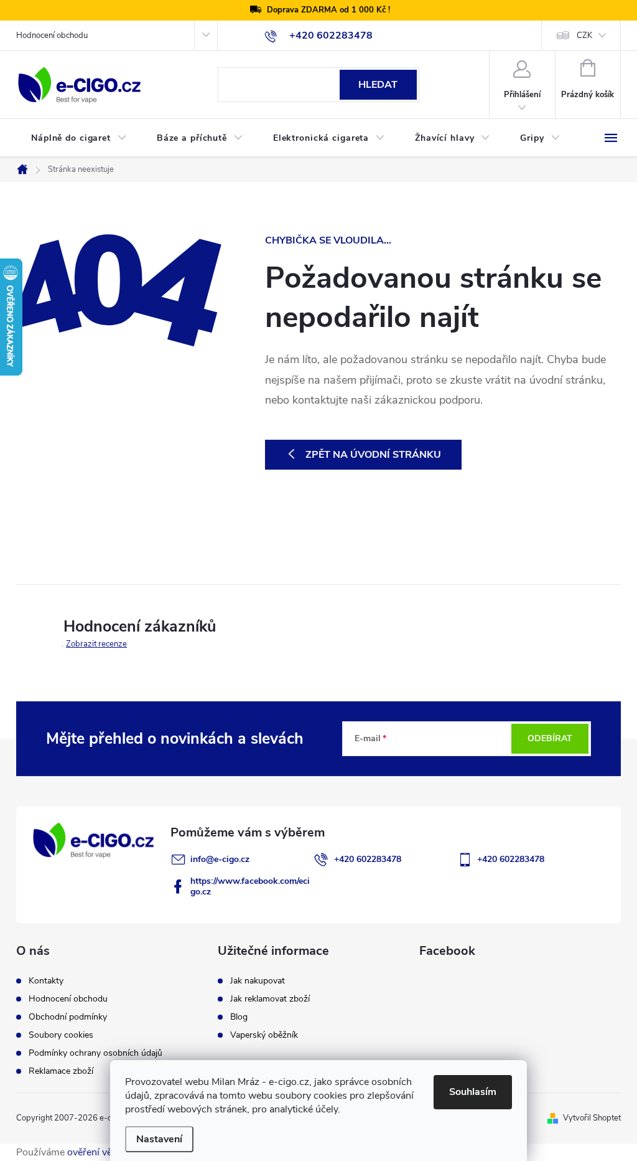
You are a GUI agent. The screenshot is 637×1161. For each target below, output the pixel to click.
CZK (584, 35)
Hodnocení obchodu (52, 35)
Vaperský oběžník (264, 1035)
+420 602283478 (367, 859)
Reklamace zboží (61, 1071)
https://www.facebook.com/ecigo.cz (250, 886)
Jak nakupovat (257, 981)
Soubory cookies (61, 1035)
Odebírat (550, 738)
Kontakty (46, 981)
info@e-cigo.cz (219, 859)
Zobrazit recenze (96, 644)
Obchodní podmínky (68, 1017)
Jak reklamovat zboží (270, 999)
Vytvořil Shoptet (592, 1118)
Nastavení (159, 1139)
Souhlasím (472, 1092)
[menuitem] (79, 138)
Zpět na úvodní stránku (373, 455)
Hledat (378, 85)
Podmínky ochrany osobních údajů (95, 1053)
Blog (239, 1017)
